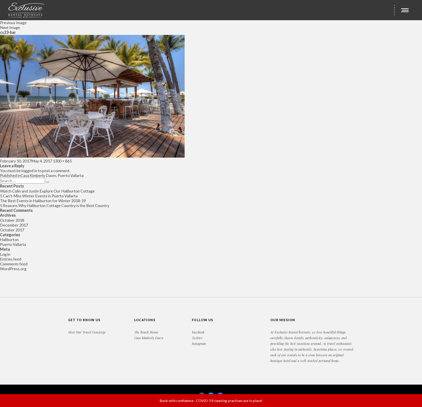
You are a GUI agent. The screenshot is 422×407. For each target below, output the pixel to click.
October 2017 (12, 229)
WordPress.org (13, 268)
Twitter (197, 338)
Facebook (198, 332)
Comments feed (13, 263)
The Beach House (146, 332)
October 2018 (12, 220)
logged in (29, 170)
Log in (5, 254)
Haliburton (9, 239)
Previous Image (13, 22)
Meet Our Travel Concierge (87, 332)
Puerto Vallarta (13, 244)
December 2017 (14, 225)
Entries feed (10, 259)
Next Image (10, 27)
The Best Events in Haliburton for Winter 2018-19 (43, 200)
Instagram (199, 344)
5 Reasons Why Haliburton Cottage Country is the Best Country (54, 205)
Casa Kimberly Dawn (149, 338)
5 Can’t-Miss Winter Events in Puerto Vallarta (39, 195)
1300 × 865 (62, 160)
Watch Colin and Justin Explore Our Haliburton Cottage (47, 191)
